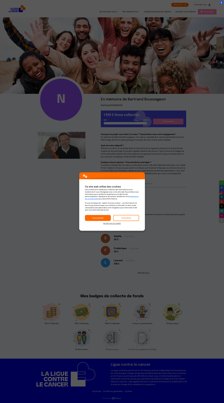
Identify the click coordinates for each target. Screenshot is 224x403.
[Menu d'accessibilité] (221, 2)
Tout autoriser (98, 218)
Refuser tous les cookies (112, 223)
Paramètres (126, 218)
